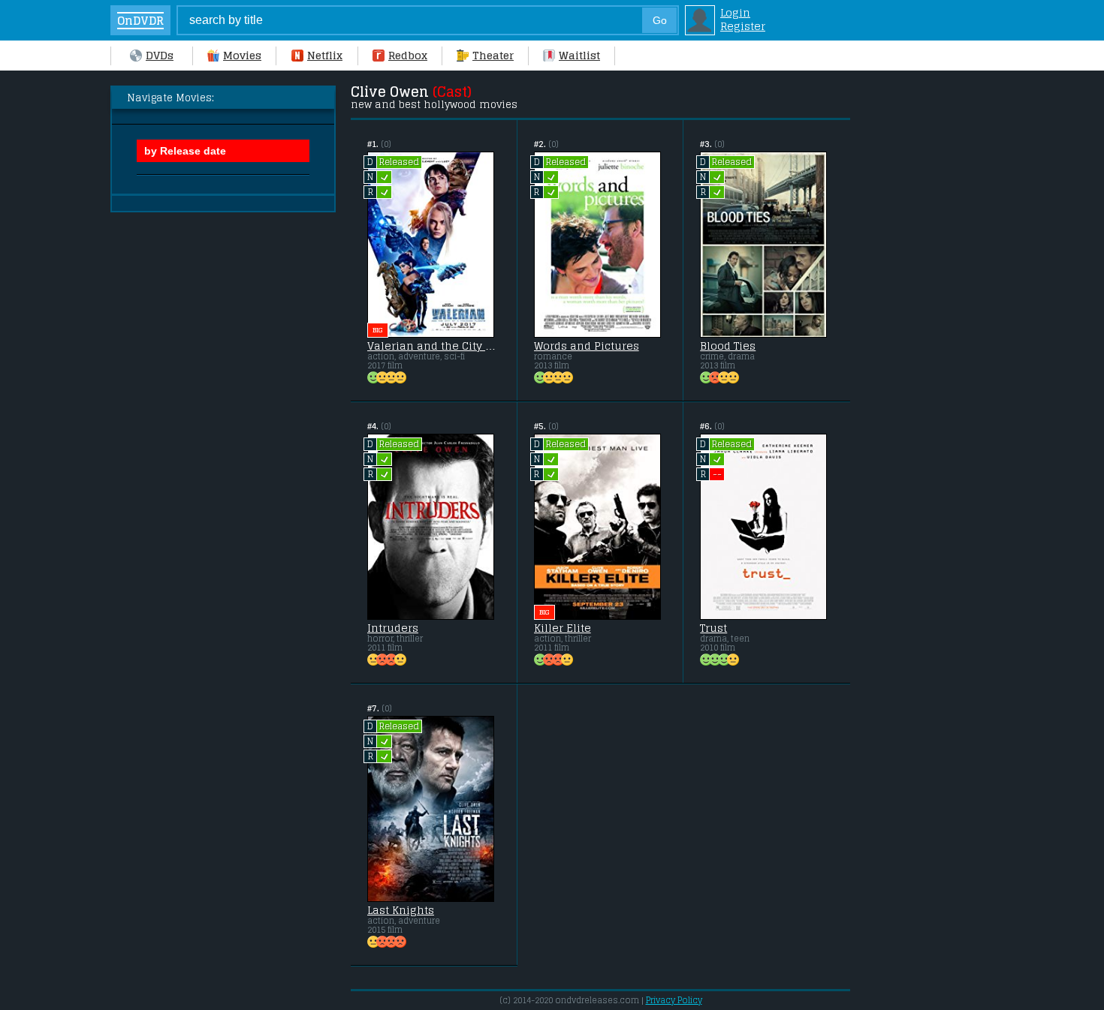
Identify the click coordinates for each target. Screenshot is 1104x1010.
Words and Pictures (586, 346)
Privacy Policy (674, 1000)
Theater (493, 56)
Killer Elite (562, 628)
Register (742, 26)
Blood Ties (728, 346)
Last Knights (400, 910)
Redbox (407, 56)
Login (735, 13)
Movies (242, 56)
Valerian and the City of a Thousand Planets (433, 346)
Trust (713, 628)
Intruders (392, 628)
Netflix (324, 56)
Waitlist (579, 56)
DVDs (159, 56)
